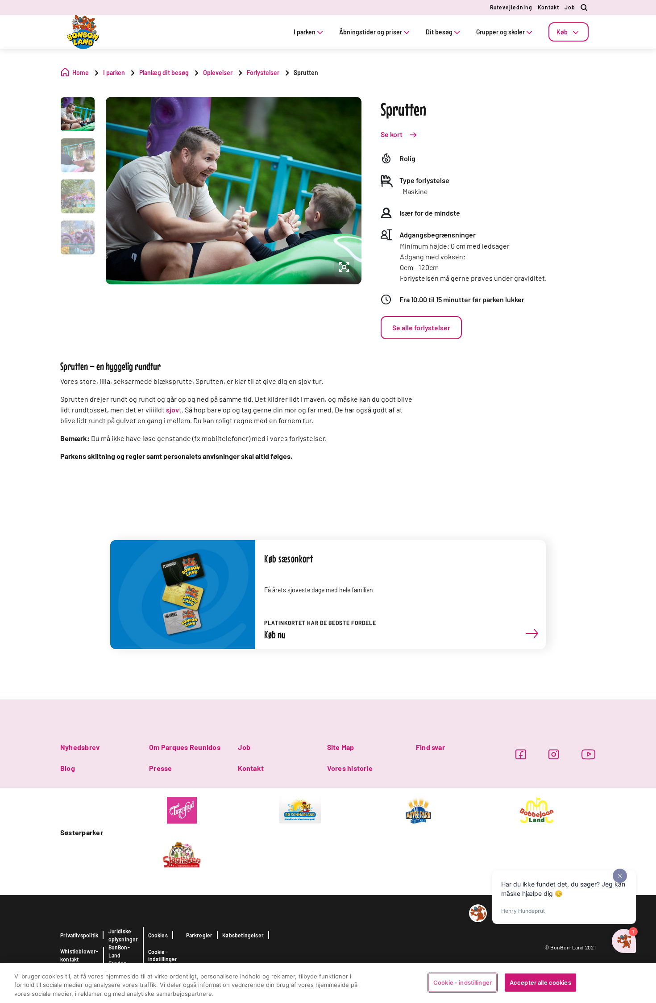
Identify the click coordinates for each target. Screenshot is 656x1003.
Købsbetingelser (243, 935)
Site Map (340, 747)
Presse (160, 768)
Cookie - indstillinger (162, 955)
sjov (172, 409)
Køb (562, 32)
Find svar (430, 747)
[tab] (568, 32)
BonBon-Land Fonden (119, 955)
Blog (67, 768)
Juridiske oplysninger (123, 935)
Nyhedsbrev (80, 747)
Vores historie (350, 768)
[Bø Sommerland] (300, 809)
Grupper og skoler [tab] (500, 32)
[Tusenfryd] (182, 809)
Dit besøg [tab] (439, 32)
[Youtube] (588, 754)
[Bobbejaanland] (537, 809)
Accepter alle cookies (540, 982)
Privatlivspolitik (79, 935)
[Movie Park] (418, 809)
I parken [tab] (305, 32)
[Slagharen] (182, 853)
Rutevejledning (511, 7)
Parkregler (199, 935)
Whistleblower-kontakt (79, 955)
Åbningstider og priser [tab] (370, 32)
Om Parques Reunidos (184, 747)
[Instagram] (553, 754)
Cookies (158, 935)
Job (570, 7)
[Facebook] (520, 754)
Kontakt (548, 7)
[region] (328, 983)
